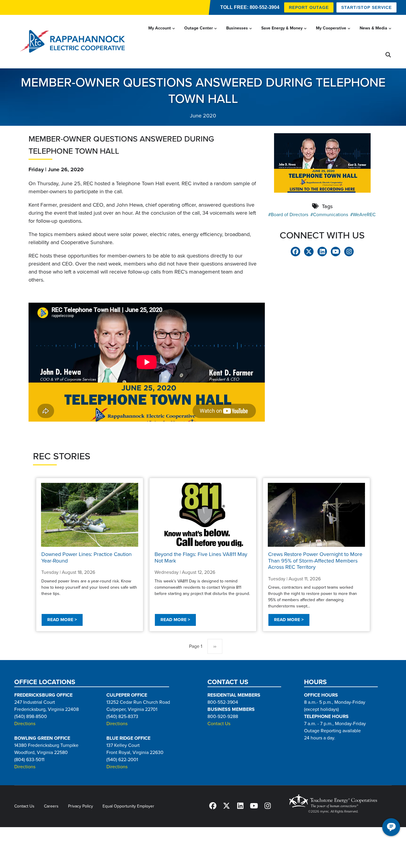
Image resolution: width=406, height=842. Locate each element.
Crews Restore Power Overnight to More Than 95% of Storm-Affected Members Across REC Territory (315, 560)
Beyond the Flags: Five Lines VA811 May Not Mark (201, 557)
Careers (51, 806)
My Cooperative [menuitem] (333, 34)
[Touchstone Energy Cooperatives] (333, 801)
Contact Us (218, 724)
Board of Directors (289, 215)
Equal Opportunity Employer (128, 806)
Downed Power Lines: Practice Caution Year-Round (86, 557)
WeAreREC (364, 215)
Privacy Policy (80, 806)
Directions (24, 724)
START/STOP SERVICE (366, 7)
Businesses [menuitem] (239, 34)
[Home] (74, 41)
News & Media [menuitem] (376, 34)
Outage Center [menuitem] (201, 34)
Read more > (62, 619)
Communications (330, 215)
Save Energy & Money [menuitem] (284, 34)
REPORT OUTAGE (309, 7)
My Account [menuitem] (162, 34)
